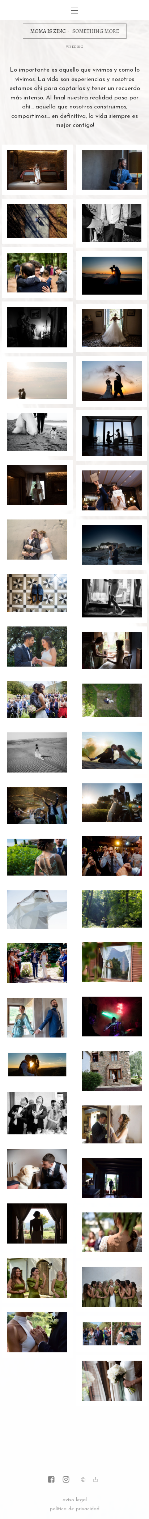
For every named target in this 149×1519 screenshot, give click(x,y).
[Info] (83, 1481)
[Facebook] (51, 1480)
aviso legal (75, 1500)
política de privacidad (74, 1509)
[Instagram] (66, 1480)
